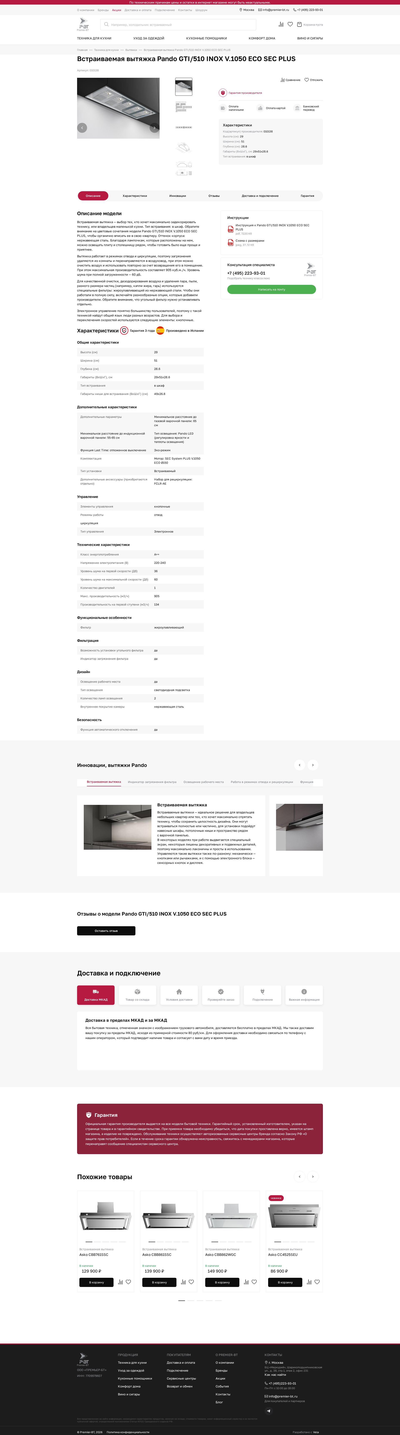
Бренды (103, 10)
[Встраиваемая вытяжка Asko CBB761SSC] (105, 1216)
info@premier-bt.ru (275, 9)
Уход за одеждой (148, 38)
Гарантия (307, 195)
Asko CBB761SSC (96, 1252)
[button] (155, 128)
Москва (248, 9)
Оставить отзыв (106, 930)
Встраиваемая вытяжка (104, 781)
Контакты (185, 10)
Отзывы (214, 195)
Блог (219, 1402)
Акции (116, 10)
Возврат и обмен (179, 1386)
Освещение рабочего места (204, 782)
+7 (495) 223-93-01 (310, 9)
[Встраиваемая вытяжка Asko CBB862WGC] (231, 1216)
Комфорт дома (262, 38)
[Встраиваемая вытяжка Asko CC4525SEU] (294, 1216)
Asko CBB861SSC (159, 1252)
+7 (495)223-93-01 (282, 1383)
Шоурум (201, 10)
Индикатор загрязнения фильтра (152, 782)
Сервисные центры (181, 1378)
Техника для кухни (94, 38)
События (222, 1386)
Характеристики (135, 195)
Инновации (177, 195)
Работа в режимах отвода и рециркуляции (262, 782)
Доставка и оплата (138, 10)
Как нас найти (275, 1374)
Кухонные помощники (206, 38)
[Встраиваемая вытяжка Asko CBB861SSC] (168, 1216)
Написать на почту (271, 289)
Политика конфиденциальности (128, 1432)
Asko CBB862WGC (222, 1252)
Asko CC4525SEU (285, 1252)
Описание (93, 195)
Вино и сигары (310, 38)
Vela (316, 1432)
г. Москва (276, 1362)
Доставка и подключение (260, 195)
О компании (85, 10)
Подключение (165, 10)
